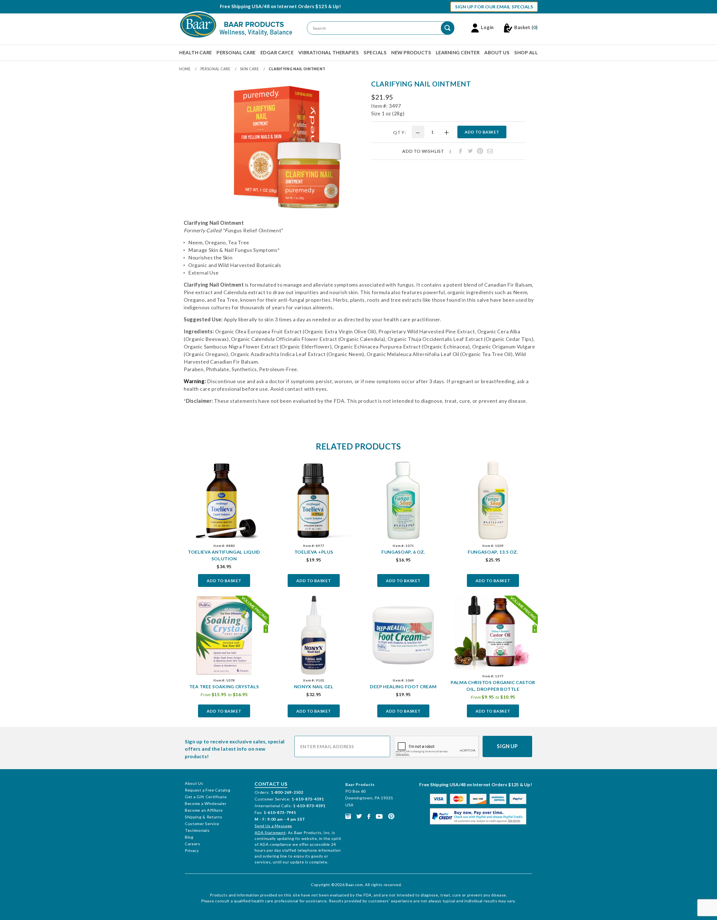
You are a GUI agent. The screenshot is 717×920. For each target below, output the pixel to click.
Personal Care (236, 52)
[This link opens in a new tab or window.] (348, 815)
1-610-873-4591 (308, 799)
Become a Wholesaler (205, 803)
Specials (375, 52)
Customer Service (202, 823)
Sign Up (507, 746)
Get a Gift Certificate (206, 796)
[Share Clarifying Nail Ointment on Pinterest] (480, 151)
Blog (189, 837)
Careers (192, 843)
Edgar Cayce (277, 52)
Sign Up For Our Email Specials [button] (494, 6)
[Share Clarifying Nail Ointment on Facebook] (460, 151)
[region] (197, 146)
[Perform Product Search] (447, 28)
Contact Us (271, 784)
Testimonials (197, 830)
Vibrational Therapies (328, 52)
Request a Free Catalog (207, 790)
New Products (411, 52)
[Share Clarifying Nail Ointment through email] (490, 151)
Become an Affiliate (204, 810)
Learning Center (458, 52)
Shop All (526, 52)
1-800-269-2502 (287, 792)
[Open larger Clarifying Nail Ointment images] (287, 148)
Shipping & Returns (203, 816)
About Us (496, 52)
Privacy (192, 850)
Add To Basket (224, 580)
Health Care (195, 52)
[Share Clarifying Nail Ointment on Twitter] (470, 151)
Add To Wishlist (423, 151)
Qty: (400, 132)
